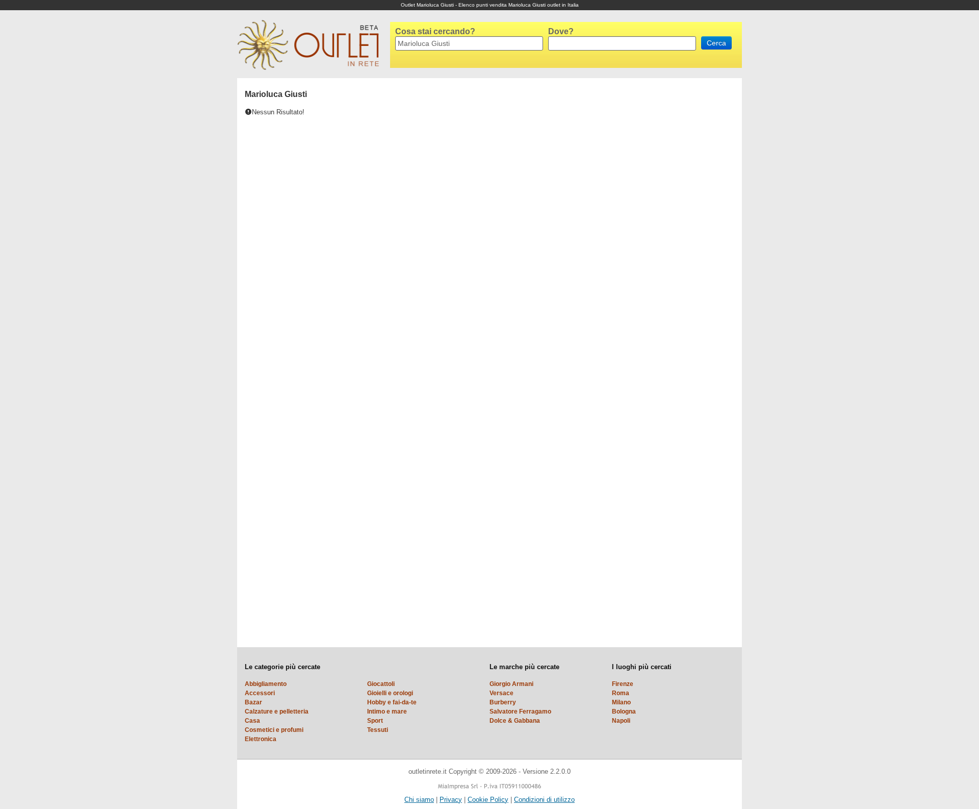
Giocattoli (381, 684)
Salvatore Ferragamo (520, 711)
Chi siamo (419, 799)
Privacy (451, 799)
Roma (620, 693)
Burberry (503, 702)
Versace (501, 693)
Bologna (624, 711)
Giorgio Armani (511, 684)
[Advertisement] (630, 231)
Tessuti (377, 729)
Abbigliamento (266, 684)
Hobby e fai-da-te (392, 702)
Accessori (260, 693)
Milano (621, 702)
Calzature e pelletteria (276, 711)
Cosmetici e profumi (274, 729)
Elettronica (260, 739)
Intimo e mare (387, 711)
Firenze (622, 684)
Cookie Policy (488, 799)
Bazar (253, 702)
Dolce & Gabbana (515, 720)
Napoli (621, 720)
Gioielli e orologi (390, 693)
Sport (375, 720)
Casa (252, 720)
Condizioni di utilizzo (544, 799)
